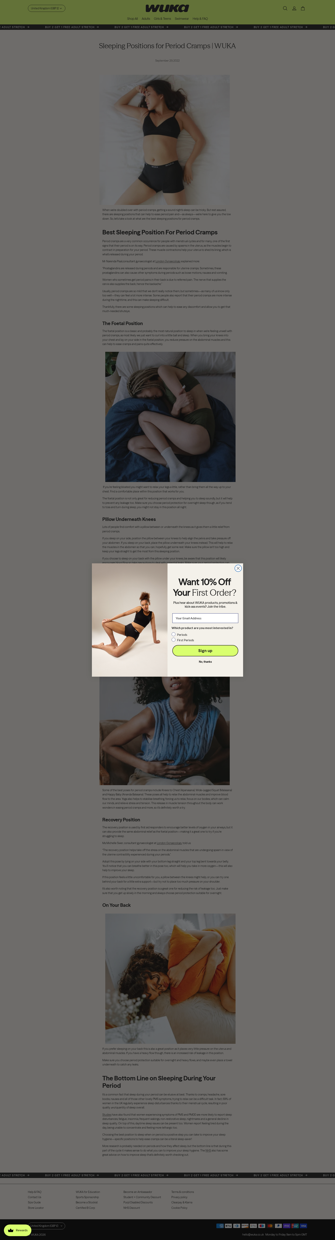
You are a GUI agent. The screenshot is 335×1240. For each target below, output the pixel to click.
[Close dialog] (238, 568)
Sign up (205, 650)
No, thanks (205, 661)
